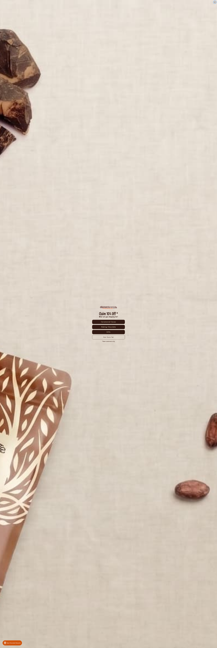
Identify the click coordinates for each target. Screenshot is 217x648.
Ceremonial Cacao (108, 322)
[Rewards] (12, 642)
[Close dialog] (214, 2)
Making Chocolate (108, 327)
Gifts (108, 332)
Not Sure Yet (108, 337)
